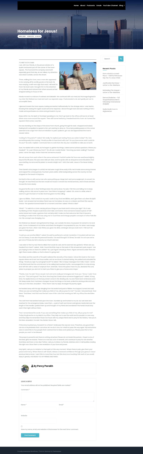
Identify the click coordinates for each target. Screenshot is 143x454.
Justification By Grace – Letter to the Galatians (111, 84)
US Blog (38, 36)
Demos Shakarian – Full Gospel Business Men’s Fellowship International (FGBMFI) (111, 101)
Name (23, 405)
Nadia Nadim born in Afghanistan (110, 110)
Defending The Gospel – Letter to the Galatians (112, 91)
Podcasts (91, 5)
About (82, 5)
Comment (25, 390)
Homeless (30, 36)
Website (24, 416)
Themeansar (57, 451)
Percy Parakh (45, 366)
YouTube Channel (110, 5)
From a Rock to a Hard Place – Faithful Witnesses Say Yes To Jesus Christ (112, 76)
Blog (121, 5)
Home (76, 5)
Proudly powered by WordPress (28, 451)
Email (61, 405)
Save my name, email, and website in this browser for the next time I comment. (50, 429)
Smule (99, 5)
